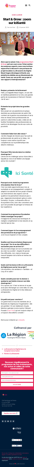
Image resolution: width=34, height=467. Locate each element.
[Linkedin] (3, 421)
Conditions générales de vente (14, 454)
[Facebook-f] (11, 421)
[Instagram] (5, 421)
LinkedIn (21, 320)
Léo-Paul (12, 27)
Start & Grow (17, 15)
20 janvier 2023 (24, 27)
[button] (26, 5)
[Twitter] (13, 421)
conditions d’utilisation (17, 459)
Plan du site (4, 453)
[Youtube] (8, 421)
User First (10, 310)
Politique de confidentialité (14, 453)
